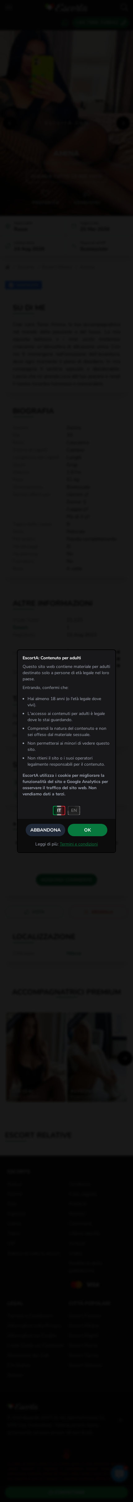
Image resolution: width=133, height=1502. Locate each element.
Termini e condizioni (79, 844)
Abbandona (45, 830)
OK (87, 830)
